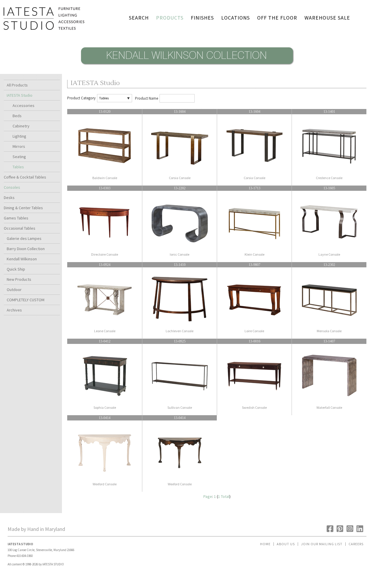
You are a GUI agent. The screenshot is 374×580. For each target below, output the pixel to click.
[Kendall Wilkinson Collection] (187, 66)
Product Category (81, 98)
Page (207, 496)
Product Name (146, 98)
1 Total (223, 496)
